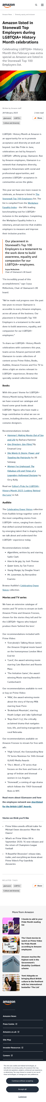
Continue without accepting (22, 1081)
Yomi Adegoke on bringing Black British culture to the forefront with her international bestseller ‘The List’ (32, 981)
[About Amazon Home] (9, 1003)
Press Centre (8, 1024)
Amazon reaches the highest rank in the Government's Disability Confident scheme (30, 963)
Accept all (22, 1089)
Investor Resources (11, 1047)
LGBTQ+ (17, 118)
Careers (6, 1055)
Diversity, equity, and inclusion (25, 14)
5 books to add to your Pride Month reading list (31, 922)
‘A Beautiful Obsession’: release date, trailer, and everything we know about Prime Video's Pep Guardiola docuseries (23, 858)
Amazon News (7, 14)
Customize (22, 1096)
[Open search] (36, 4)
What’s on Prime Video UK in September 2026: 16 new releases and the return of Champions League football (24, 843)
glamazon (7, 118)
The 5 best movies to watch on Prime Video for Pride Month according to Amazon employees (31, 944)
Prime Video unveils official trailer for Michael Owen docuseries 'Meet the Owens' (23, 829)
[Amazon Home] (8, 6)
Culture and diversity (11, 123)
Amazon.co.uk (9, 1032)
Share (39, 118)
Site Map (7, 1040)
